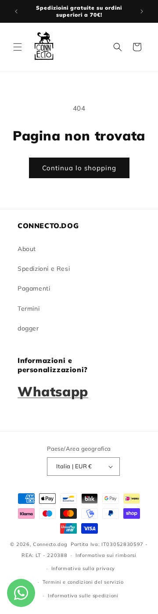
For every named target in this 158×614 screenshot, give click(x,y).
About (27, 249)
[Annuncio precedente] (16, 11)
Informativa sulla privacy (83, 568)
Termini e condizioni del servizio (83, 582)
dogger (28, 328)
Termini (29, 308)
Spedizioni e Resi (44, 269)
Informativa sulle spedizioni (83, 595)
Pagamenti (34, 288)
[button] (17, 47)
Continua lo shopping (79, 168)
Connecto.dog (50, 544)
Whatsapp (53, 391)
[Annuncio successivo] (141, 11)
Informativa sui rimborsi (105, 555)
